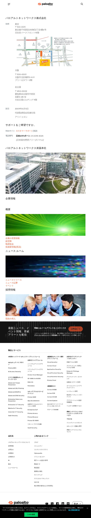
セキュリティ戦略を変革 (74, 426)
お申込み (74, 329)
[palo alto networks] (45, 4)
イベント (10, 285)
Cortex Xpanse (52, 400)
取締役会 (10, 244)
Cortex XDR (51, 393)
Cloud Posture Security (55, 373)
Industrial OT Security (15, 412)
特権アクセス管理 (72, 362)
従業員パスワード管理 (73, 382)
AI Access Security (14, 371)
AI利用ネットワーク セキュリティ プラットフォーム (24, 356)
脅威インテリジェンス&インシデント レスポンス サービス (75, 413)
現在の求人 (11, 318)
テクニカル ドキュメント (41, 478)
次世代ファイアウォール (35, 360)
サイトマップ (38, 475)
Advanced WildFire (14, 392)
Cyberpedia (38, 453)
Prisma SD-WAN (33, 420)
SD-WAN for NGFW (34, 378)
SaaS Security (13, 415)
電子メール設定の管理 (41, 460)
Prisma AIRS (12, 368)
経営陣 (9, 241)
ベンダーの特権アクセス (74, 406)
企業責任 (11, 453)
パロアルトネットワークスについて (19, 442)
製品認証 (37, 467)
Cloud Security (52, 362)
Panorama (31, 386)
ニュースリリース (14, 280)
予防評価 (69, 419)
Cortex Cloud (51, 366)
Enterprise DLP (33, 409)
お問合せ (11, 449)
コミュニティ (38, 446)
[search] (81, 4)
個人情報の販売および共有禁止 (43, 486)
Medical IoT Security (15, 408)
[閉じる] (87, 508)
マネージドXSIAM (52, 409)
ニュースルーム (13, 467)
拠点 (9, 464)
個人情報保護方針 (74, 510)
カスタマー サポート (24, 131)
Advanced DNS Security (16, 395)
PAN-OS (30, 382)
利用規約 (54, 335)
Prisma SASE (32, 397)
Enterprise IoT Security (16, 404)
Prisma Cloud (51, 380)
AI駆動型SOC (51, 386)
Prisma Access (33, 413)
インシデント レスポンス (74, 422)
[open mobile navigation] (9, 4)
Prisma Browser (33, 417)
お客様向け (11, 457)
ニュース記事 (12, 283)
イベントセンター (39, 457)
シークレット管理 (72, 391)
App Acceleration (33, 400)
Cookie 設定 (31, 514)
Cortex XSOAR (52, 397)
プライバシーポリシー (41, 335)
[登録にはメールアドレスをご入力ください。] (50, 329)
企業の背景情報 (13, 238)
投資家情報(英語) (13, 247)
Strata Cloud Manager (35, 375)
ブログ (36, 442)
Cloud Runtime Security (55, 376)
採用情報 (11, 446)
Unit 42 (36, 482)
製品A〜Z (37, 464)
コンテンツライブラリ (41, 449)
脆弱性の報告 (38, 471)
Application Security (54, 369)
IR (8, 460)
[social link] (47, 503)
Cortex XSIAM (51, 389)
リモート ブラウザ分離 (35, 424)
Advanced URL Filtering (16, 388)
